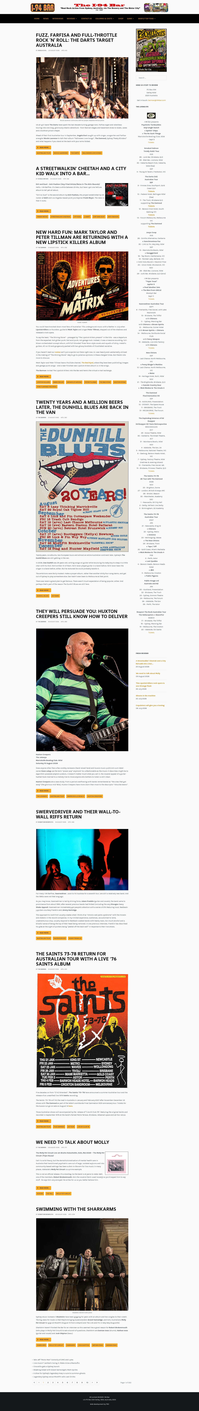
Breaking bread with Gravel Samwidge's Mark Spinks (55, 1370)
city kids (77, 217)
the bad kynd (105, 382)
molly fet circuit (63, 1194)
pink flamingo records (46, 387)
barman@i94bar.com (157, 100)
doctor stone (120, 382)
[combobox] (151, 78)
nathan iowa (97, 1345)
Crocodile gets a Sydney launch (46, 1366)
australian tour (43, 153)
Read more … (44, 147)
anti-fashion (113, 217)
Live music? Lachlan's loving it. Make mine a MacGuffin (56, 1363)
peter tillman (90, 382)
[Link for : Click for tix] (151, 50)
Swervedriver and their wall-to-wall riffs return (78, 814)
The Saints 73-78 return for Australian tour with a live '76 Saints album (76, 958)
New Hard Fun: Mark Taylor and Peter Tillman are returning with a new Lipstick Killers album (82, 237)
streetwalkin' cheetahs (60, 217)
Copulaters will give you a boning (150, 705)
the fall (49, 1194)
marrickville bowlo (75, 796)
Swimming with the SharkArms (76, 1208)
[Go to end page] (97, 1382)
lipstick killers (43, 382)
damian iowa (111, 1345)
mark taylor (58, 382)
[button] (72, 18)
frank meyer (42, 217)
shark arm (41, 1345)
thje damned (59, 1127)
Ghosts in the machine (145, 696)
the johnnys (42, 796)
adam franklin (75, 938)
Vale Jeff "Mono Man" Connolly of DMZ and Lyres (53, 1360)
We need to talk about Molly (72, 1142)
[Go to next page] (92, 1382)
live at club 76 (83, 1127)
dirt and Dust (99, 217)
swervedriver (60, 938)
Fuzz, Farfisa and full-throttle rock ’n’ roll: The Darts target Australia (76, 40)
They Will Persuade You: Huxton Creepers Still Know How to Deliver (82, 614)
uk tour (71, 1127)
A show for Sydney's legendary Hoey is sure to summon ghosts (59, 1373)
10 (87, 1382)
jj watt (87, 217)
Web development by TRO (99, 1404)
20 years (55, 596)
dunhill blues (42, 596)
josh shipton (83, 1345)
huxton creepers (95, 796)
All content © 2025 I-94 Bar (99, 1397)
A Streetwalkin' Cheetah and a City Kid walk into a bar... (81, 171)
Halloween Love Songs (91, 153)
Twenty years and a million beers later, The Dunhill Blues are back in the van (82, 407)
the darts (75, 153)
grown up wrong (74, 382)
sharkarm (71, 1345)
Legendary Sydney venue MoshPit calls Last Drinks (54, 1377)
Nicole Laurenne (61, 153)
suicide (40, 1194)
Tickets (151, 142)
